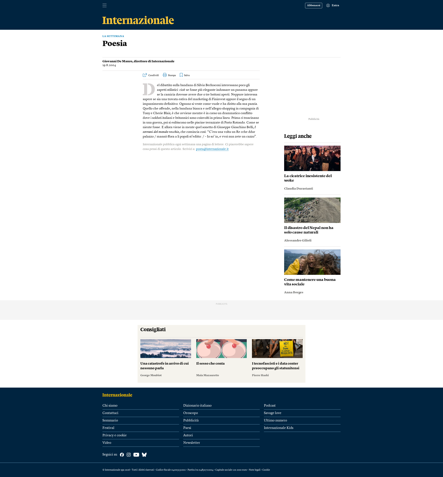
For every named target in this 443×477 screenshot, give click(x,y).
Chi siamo (109, 405)
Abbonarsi (313, 5)
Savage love (272, 413)
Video (106, 443)
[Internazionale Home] (118, 395)
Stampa (172, 75)
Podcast (270, 405)
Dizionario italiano (197, 405)
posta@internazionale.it (212, 149)
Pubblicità (191, 420)
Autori (188, 435)
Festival (108, 428)
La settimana (113, 36)
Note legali (254, 470)
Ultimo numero (275, 420)
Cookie (266, 470)
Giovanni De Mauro (117, 61)
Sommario (110, 420)
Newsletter (191, 443)
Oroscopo (190, 413)
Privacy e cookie (114, 435)
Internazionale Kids (278, 428)
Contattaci (110, 413)
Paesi (187, 428)
